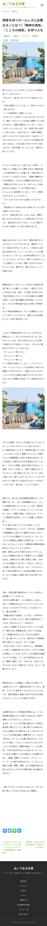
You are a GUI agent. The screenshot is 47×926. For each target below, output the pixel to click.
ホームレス (25, 36)
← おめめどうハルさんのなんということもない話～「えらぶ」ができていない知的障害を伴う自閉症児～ (11, 847)
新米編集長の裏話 (23, 905)
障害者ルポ (7, 36)
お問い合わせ (23, 914)
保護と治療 (14, 40)
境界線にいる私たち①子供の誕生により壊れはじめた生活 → (35, 844)
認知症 (6, 40)
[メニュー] (42, 5)
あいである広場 (13, 4)
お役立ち (23, 891)
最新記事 (23, 881)
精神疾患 (35, 36)
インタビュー (23, 886)
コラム (23, 895)
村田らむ (15, 11)
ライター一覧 (23, 909)
